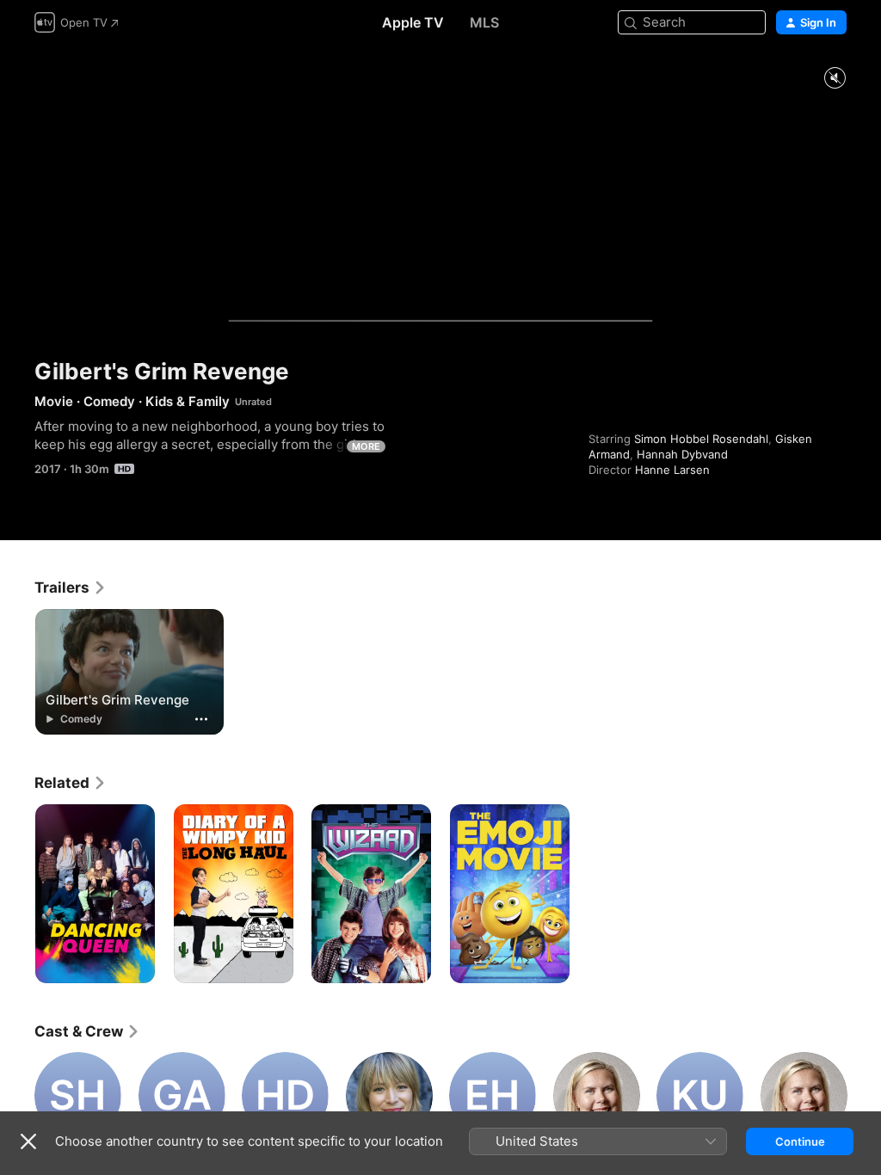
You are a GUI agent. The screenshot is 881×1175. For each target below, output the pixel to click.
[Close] (28, 1141)
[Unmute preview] (834, 78)
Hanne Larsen (672, 470)
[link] (70, 587)
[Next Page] (864, 1095)
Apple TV (413, 22)
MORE (366, 446)
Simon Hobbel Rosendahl (701, 439)
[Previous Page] (17, 1095)
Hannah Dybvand (682, 454)
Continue (800, 1141)
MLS (484, 22)
